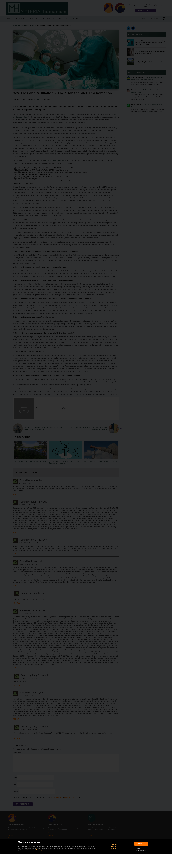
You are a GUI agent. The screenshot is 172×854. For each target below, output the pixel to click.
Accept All (141, 844)
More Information (141, 850)
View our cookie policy (34, 850)
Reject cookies (141, 848)
